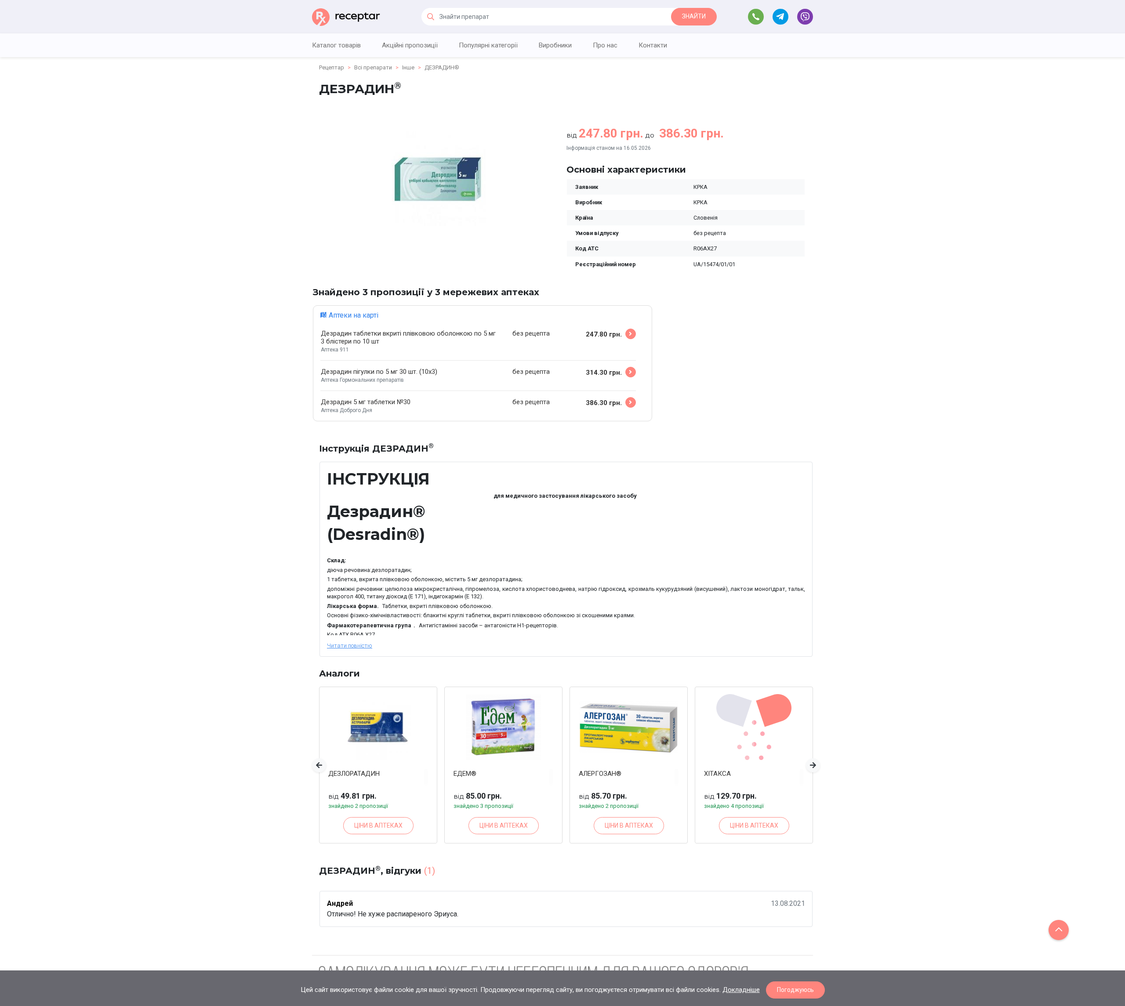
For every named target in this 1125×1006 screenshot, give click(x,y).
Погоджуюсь (795, 989)
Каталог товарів (336, 45)
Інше (408, 67)
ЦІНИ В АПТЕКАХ (378, 825)
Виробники (555, 45)
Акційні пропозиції (410, 45)
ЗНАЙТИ (694, 16)
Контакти (653, 45)
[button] (319, 765)
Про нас (605, 45)
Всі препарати (373, 67)
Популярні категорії (488, 45)
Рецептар (331, 67)
